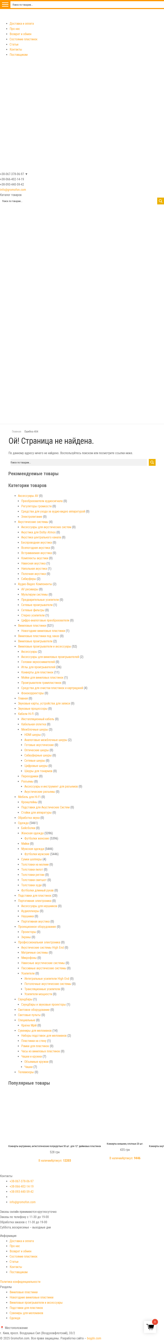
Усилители (28, 973)
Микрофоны (29, 958)
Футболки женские (36, 838)
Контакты (16, 49)
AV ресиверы (29, 589)
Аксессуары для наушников (39, 906)
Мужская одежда (32, 849)
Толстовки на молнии (35, 864)
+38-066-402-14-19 (22, 1186)
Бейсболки (28, 828)
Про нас (15, 29)
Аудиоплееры (30, 911)
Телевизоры (26, 1072)
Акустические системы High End (42, 947)
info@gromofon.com (13, 190)
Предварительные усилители (40, 600)
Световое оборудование (34, 1010)
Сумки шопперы (31, 859)
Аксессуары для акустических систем (46, 527)
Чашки (28, 1067)
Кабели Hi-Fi (26, 714)
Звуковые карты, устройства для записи (44, 703)
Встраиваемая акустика (36, 553)
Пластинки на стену (33, 1041)
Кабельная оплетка (33, 724)
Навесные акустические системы (43, 963)
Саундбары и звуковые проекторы (43, 1004)
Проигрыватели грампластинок (41, 683)
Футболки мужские (36, 854)
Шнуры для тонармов (38, 771)
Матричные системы (34, 952)
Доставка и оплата (22, 23)
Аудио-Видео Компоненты (35, 584)
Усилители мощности (38, 994)
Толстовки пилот (32, 869)
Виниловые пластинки (32, 625)
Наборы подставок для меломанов (44, 1035)
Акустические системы (33, 522)
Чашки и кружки (31, 1056)
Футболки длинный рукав (37, 890)
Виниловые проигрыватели (35, 641)
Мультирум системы (34, 594)
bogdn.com (94, 1338)
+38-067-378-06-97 (22, 1181)
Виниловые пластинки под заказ (38, 636)
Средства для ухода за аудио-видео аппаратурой (53, 511)
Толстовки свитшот (34, 880)
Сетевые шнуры (34, 760)
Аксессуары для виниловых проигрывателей (50, 657)
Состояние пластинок (23, 39)
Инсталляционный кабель (37, 719)
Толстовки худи (31, 885)
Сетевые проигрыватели (37, 605)
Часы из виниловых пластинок (40, 1051)
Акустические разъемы (39, 792)
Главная (16, 431)
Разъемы (27, 781)
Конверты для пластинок (37, 672)
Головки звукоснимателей (38, 662)
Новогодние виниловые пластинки (43, 631)
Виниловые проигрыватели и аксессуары (44, 646)
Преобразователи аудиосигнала (42, 501)
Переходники (29, 776)
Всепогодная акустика (35, 548)
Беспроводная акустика (36, 542)
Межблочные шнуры (34, 729)
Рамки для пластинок (35, 1046)
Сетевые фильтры (32, 610)
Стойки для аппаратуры (36, 812)
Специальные (26, 1020)
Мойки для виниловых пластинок (42, 677)
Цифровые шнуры (36, 766)
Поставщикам (19, 55)
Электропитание (31, 517)
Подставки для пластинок (34, 895)
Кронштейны (29, 802)
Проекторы (28, 932)
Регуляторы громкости (36, 506)
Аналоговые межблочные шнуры (45, 740)
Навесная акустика (33, 563)
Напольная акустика (34, 569)
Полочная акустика (33, 574)
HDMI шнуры (32, 735)
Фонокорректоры (32, 693)
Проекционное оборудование (37, 927)
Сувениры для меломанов (35, 1030)
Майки (25, 844)
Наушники (27, 916)
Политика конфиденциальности (20, 1282)
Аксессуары (29, 652)
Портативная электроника (34, 901)
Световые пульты (29, 1015)
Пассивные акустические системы (43, 968)
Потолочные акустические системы (47, 984)
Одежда (23, 823)
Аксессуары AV (28, 496)
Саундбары (25, 999)
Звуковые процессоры (32, 709)
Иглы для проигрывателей (38, 667)
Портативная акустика (35, 921)
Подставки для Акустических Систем (45, 807)
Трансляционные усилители (42, 989)
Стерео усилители (33, 615)
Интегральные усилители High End (46, 979)
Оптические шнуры (36, 750)
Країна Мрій (29, 1025)
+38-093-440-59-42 (22, 1192)
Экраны (26, 937)
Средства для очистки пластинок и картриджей (52, 688)
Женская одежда (32, 833)
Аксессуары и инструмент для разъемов (51, 786)
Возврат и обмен (20, 34)
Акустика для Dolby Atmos (38, 532)
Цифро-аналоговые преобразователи (45, 620)
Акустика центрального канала (41, 537)
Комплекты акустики (34, 558)
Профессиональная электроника (39, 942)
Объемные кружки (36, 1062)
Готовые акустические (39, 745)
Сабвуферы (28, 579)
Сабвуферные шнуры (38, 755)
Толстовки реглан (32, 875)
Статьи (14, 44)
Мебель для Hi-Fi (29, 797)
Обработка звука (29, 818)
